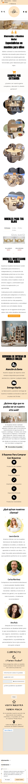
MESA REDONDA (19, 248)
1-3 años (14, 228)
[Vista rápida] (10, 247)
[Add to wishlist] (7, 247)
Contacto (14, 0)
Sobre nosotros (7, 0)
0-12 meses (7, 228)
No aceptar (7, 779)
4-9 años (20, 228)
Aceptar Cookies (19, 779)
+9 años (14, 230)
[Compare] (8, 247)
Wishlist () (13, 3)
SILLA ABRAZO (8, 248)
